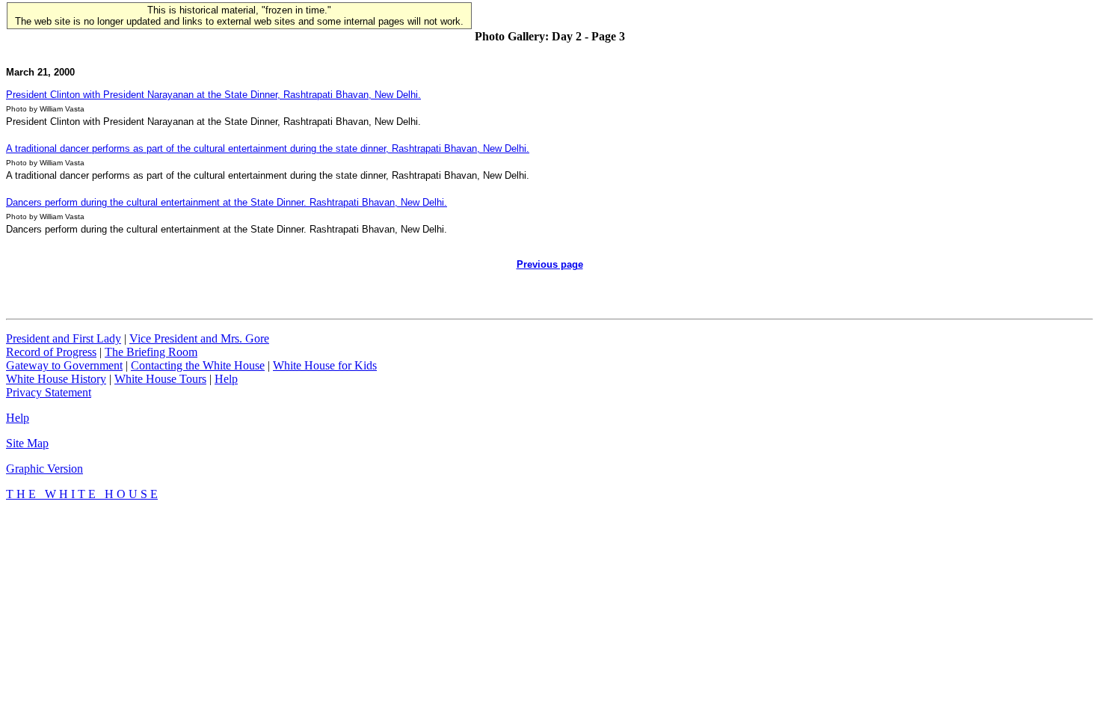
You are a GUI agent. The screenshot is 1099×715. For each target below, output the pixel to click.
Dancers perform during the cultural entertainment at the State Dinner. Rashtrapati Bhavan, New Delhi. (226, 202)
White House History (56, 378)
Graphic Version (44, 468)
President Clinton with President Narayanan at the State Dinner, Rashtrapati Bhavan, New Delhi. (213, 94)
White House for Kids (325, 365)
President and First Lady (63, 338)
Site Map (27, 443)
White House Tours (160, 378)
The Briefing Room (151, 352)
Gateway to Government (64, 365)
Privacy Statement (48, 392)
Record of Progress (51, 352)
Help (226, 378)
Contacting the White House (198, 365)
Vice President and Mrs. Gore (199, 338)
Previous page (550, 264)
